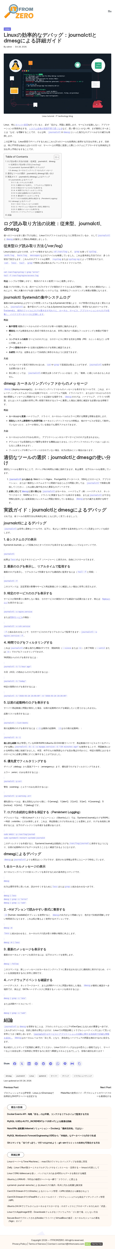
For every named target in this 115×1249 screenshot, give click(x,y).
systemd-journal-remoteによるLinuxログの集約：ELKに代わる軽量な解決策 (45, 1185)
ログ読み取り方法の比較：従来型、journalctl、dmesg (31, 161)
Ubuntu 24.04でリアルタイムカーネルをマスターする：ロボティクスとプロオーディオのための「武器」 (57, 1206)
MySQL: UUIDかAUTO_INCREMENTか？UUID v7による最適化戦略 (39, 1121)
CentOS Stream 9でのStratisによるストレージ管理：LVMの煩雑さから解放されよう (48, 1191)
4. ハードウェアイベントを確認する (29, 212)
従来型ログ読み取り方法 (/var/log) (25, 164)
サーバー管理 (21, 124)
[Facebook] (15, 1064)
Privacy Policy (19, 1244)
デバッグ (65, 1076)
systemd (42, 1076)
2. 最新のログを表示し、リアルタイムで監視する (34, 185)
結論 (10, 215)
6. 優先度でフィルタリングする (27, 196)
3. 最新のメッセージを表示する (27, 209)
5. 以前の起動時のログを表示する (28, 193)
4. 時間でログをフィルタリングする (29, 190)
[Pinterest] (36, 1064)
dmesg (9, 1076)
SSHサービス (16, 617)
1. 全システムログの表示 (24, 182)
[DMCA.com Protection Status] (94, 1244)
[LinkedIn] (29, 1064)
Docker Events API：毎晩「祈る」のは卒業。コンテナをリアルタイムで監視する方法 (48, 1114)
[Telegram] (51, 1064)
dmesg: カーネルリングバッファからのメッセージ (32, 170)
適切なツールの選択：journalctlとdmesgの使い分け (30, 173)
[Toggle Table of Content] (55, 157)
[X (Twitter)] (22, 1064)
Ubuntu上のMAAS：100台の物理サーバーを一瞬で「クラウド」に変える (42, 1179)
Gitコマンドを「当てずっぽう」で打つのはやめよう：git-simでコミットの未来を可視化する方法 (53, 1142)
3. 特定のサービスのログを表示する (29, 188)
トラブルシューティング (83, 1076)
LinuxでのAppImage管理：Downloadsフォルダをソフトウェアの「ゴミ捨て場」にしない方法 (52, 1212)
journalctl (20, 1076)
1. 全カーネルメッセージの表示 (27, 204)
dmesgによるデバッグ (21, 201)
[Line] (65, 1064)
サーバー (54, 1076)
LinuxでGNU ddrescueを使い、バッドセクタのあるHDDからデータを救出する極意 (46, 1173)
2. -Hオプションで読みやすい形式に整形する (33, 207)
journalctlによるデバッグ (22, 180)
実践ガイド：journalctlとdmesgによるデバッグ (28, 176)
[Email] (72, 1064)
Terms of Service (37, 1244)
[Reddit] (43, 1064)
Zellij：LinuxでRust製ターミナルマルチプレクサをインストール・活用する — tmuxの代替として (53, 1167)
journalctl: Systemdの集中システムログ (28, 167)
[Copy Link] (79, 1064)
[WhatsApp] (58, 1064)
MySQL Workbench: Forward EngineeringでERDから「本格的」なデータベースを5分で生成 (51, 1135)
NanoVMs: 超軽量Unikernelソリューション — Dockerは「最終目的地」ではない (45, 1128)
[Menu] (109, 11)
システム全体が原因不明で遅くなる (45, 128)
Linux (7, 29)
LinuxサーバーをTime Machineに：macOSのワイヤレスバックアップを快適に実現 (47, 1161)
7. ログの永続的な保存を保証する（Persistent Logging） (37, 198)
